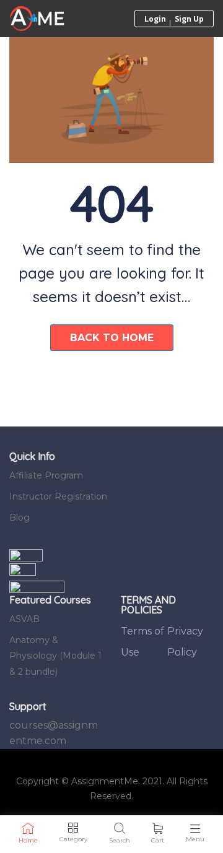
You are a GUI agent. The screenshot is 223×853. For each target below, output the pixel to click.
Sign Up (189, 19)
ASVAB (24, 619)
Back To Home (112, 338)
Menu (195, 839)
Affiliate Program (46, 475)
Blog (19, 517)
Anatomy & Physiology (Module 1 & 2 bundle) (55, 655)
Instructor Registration (58, 496)
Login (155, 19)
